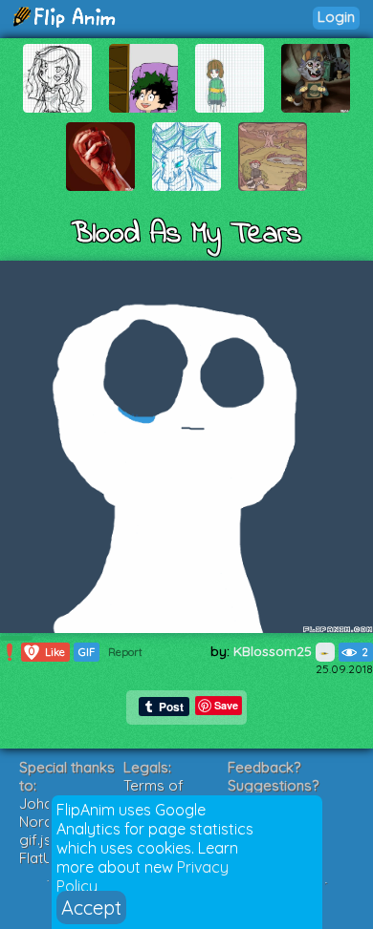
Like (47, 651)
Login (336, 17)
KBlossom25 (274, 651)
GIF (86, 652)
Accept (91, 907)
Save (226, 705)
